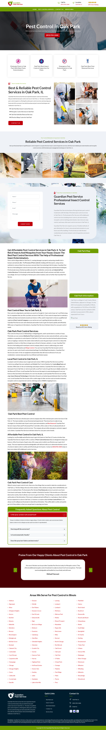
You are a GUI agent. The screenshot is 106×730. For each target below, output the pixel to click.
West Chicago (82, 658)
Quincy (80, 604)
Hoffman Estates (37, 665)
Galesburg (35, 635)
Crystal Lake (12, 679)
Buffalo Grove (13, 641)
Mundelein (58, 624)
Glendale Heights (37, 641)
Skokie (80, 624)
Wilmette (80, 672)
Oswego (57, 665)
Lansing (57, 600)
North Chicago (59, 641)
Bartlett (11, 617)
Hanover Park (36, 655)
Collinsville (12, 675)
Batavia (11, 621)
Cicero (11, 672)
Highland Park (36, 662)
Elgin (33, 621)
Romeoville (81, 614)
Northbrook (58, 645)
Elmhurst (34, 628)
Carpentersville (13, 658)
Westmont (81, 662)
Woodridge (81, 675)
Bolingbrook (12, 638)
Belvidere (12, 628)
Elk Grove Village (37, 624)
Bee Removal (49, 699)
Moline (57, 617)
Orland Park (58, 662)
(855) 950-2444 (65, 4)
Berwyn (11, 631)
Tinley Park (81, 645)
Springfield (81, 631)
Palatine (57, 669)
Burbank (11, 645)
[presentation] (15, 570)
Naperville (58, 628)
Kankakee (35, 679)
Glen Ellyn (35, 638)
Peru (56, 682)
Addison (11, 600)
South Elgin (81, 628)
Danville (11, 682)
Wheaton (80, 665)
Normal (57, 638)
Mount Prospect (59, 621)
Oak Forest (58, 648)
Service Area (69, 9)
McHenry (57, 611)
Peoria (57, 679)
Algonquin (12, 604)
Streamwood (82, 641)
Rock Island (81, 607)
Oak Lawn (58, 652)
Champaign (12, 662)
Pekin (56, 675)
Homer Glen (35, 669)
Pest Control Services (46, 9)
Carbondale (12, 652)
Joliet (33, 675)
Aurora (11, 614)
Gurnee (34, 652)
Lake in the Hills (36, 682)
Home (35, 9)
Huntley (34, 672)
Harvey (34, 658)
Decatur (34, 600)
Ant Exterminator (50, 705)
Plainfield (80, 600)
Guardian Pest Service (52, 728)
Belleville (11, 624)
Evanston (34, 631)
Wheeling (80, 669)
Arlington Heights (14, 611)
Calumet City (13, 648)
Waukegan (81, 655)
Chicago (11, 665)
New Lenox (58, 631)
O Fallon (57, 658)
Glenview (34, 645)
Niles (56, 635)
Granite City (35, 648)
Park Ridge (58, 672)
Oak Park (58, 655)
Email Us (74, 706)
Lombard (57, 607)
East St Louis (35, 614)
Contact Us (49, 708)
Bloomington (13, 635)
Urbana (80, 648)
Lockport (57, 604)
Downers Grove (36, 611)
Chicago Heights (14, 669)
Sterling (80, 638)
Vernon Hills (81, 652)
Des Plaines (35, 607)
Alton (10, 607)
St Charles (81, 635)
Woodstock (81, 679)
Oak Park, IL (79, 4)
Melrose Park (59, 614)
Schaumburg (81, 621)
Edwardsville (35, 617)
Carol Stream (13, 655)
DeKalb (34, 604)
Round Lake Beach (83, 617)
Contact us (59, 9)
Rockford (81, 611)
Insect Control (50, 702)
